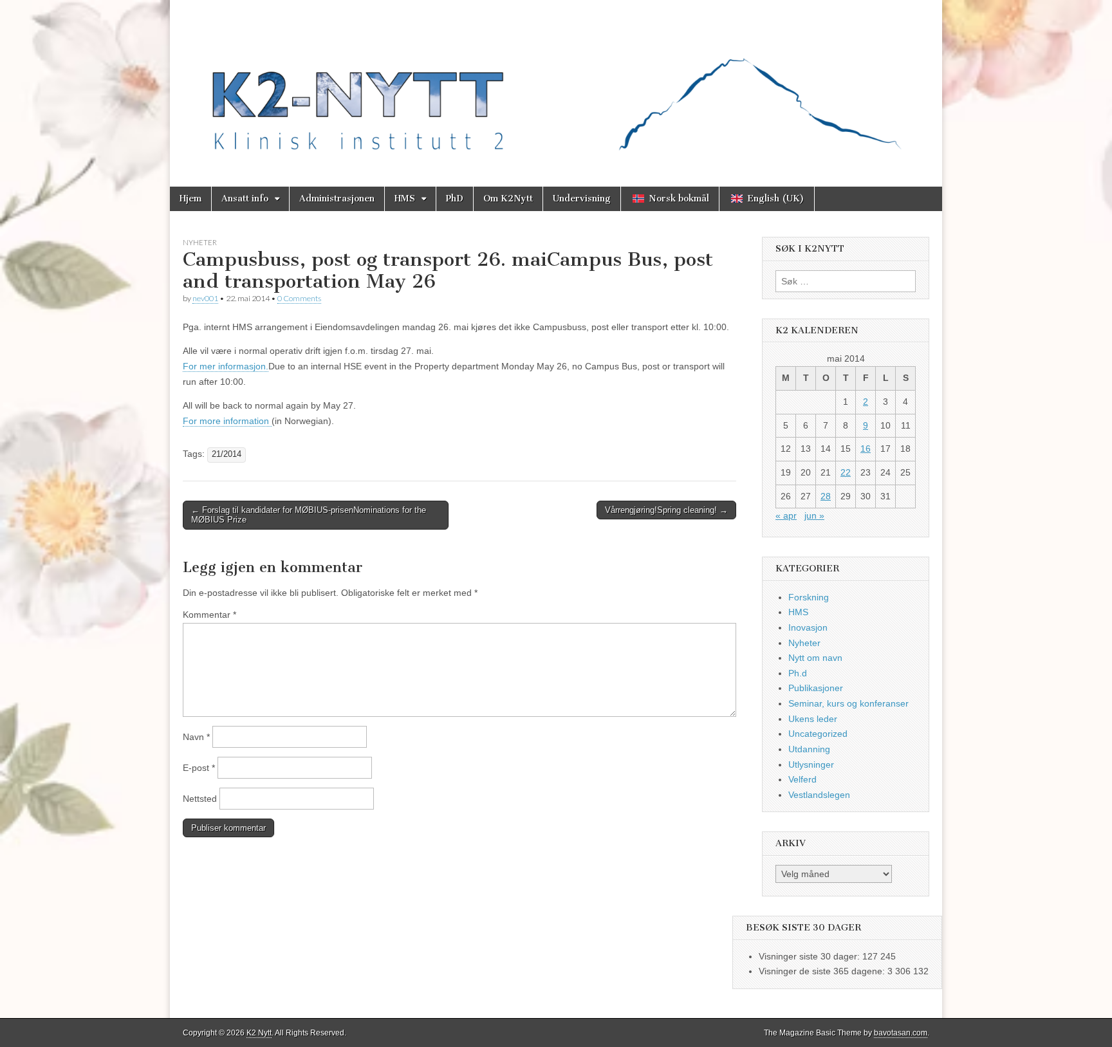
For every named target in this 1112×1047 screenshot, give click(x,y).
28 (825, 496)
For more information (227, 421)
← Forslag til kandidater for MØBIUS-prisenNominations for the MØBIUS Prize (308, 515)
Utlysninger (811, 764)
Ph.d (797, 673)
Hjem (190, 198)
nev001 (205, 298)
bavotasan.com (900, 1032)
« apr (786, 515)
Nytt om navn (815, 658)
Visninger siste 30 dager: (810, 956)
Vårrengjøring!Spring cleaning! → (666, 510)
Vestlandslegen (819, 795)
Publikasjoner (815, 688)
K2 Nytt (259, 1032)
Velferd (802, 779)
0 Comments (299, 298)
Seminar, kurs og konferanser (848, 703)
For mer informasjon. (225, 366)
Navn (196, 737)
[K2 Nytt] (556, 83)
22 (845, 472)
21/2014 (226, 454)
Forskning (808, 597)
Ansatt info (244, 198)
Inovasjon (808, 627)
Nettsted (200, 798)
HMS (404, 198)
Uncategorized (818, 733)
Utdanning (809, 749)
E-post (199, 768)
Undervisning (582, 198)
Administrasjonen (337, 198)
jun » (814, 515)
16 (865, 448)
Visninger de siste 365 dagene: (823, 971)
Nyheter (200, 242)
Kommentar (209, 614)
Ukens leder (812, 719)
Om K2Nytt (508, 198)
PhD (454, 198)
